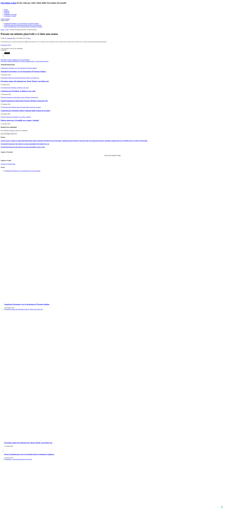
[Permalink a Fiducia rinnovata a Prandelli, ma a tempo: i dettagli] (16, 117)
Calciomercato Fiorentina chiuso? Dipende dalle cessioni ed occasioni (25, 111)
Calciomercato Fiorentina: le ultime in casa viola (18, 91)
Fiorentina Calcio (9, 3)
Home (6, 9)
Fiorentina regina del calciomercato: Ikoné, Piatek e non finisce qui (22, 25)
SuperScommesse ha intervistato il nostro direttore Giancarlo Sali (24, 101)
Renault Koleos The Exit (6, 45)
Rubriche (6, 13)
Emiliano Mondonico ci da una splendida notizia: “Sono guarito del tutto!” (25, 61)
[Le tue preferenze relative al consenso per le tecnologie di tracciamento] (222, 507)
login (11, 130)
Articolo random (5, 19)
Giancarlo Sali (11, 38)
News (7, 29)
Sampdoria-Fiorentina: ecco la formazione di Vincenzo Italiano (21, 23)
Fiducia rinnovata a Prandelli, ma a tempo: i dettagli (20, 120)
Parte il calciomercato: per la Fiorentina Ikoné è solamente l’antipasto (23, 26)
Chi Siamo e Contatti (10, 16)
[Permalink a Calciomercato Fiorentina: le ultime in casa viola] (15, 87)
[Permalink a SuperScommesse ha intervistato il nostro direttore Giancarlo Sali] (19, 97)
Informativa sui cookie (10, 14)
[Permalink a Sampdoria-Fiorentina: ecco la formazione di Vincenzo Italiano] (19, 68)
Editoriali (6, 11)
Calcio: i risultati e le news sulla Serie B (15, 59)
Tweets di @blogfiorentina (8, 164)
